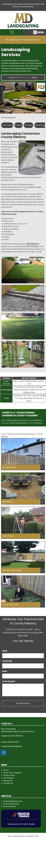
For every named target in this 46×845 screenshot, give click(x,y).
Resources (8, 780)
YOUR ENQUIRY (9, 681)
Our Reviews (8, 778)
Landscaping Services (12, 801)
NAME (5, 651)
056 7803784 (32, 244)
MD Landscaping (13, 39)
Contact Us (8, 783)
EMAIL (4, 671)
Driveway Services (11, 804)
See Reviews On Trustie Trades (21, 824)
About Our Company (12, 772)
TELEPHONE (8, 661)
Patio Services (9, 806)
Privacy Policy (9, 775)
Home (6, 770)
